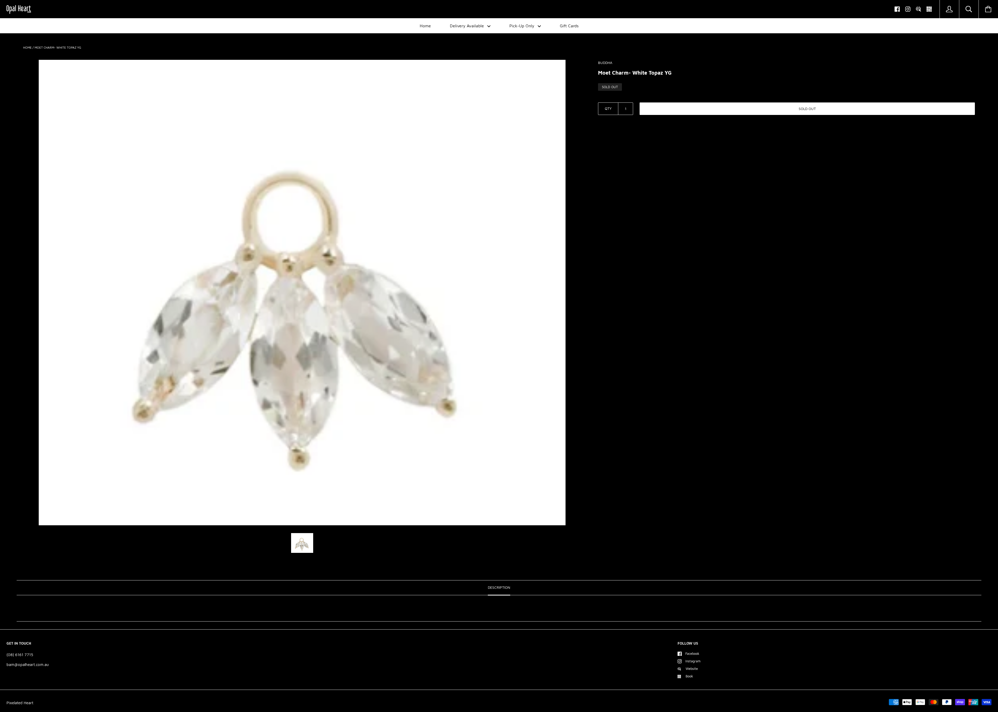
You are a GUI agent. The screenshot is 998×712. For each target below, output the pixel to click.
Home (425, 25)
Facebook (692, 653)
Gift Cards (569, 25)
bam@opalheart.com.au (27, 664)
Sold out (807, 108)
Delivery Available (467, 25)
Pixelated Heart (19, 703)
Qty (608, 108)
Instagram (692, 661)
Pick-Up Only (522, 25)
